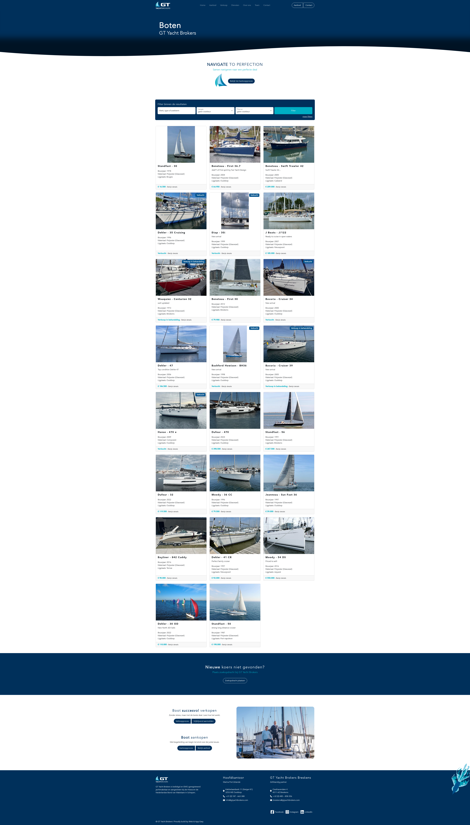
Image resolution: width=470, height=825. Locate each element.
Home (202, 5)
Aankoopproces (186, 748)
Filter (293, 110)
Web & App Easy (196, 821)
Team (257, 5)
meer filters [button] (307, 116)
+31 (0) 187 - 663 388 (235, 796)
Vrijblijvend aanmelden (204, 721)
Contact (266, 5)
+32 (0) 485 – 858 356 (282, 796)
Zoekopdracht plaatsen (235, 680)
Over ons (247, 5)
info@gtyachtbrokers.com (237, 800)
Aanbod (212, 5)
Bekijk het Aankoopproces (241, 81)
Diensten (235, 5)
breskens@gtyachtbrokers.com (286, 800)
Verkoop (223, 5)
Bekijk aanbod (204, 748)
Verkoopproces (182, 721)
